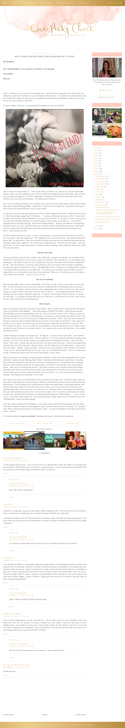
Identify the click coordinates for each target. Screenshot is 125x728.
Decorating (83, 3)
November (101, 179)
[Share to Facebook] (41, 423)
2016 (96, 171)
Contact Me (31, 3)
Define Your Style (65, 3)
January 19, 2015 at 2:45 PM (21, 486)
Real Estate (46, 3)
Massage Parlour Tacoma (16, 665)
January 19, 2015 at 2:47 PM (21, 539)
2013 (96, 228)
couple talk (19, 423)
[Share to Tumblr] (47, 423)
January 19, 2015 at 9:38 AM (15, 460)
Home (4, 3)
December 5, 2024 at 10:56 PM (16, 667)
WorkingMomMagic (13, 458)
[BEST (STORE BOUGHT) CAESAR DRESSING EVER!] (114, 130)
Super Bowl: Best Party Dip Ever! (107, 210)
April (99, 197)
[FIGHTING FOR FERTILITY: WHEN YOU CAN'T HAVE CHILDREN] (99, 130)
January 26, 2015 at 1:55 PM (21, 646)
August (100, 186)
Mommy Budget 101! (103, 207)
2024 (96, 150)
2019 (96, 163)
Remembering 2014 (102, 222)
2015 (96, 174)
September (101, 184)
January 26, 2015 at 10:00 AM (16, 616)
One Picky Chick (45, 725)
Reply (5, 473)
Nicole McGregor (18, 484)
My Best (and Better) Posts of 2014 (108, 219)
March (99, 200)
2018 (96, 166)
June (98, 192)
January (100, 205)
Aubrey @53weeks (12, 614)
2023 (96, 153)
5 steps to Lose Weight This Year (107, 216)
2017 (96, 168)
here (67, 221)
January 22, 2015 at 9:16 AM (21, 595)
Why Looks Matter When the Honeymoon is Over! (105, 213)
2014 (96, 226)
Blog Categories (9, 9)
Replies (14, 479)
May (98, 194)
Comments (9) (72, 423)
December (101, 176)
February (101, 202)
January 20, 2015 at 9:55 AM (15, 560)
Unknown (8, 504)
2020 (96, 161)
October (100, 181)
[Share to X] (38, 423)
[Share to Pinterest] (44, 423)
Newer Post (8, 714)
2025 (96, 148)
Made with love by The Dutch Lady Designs (73, 725)
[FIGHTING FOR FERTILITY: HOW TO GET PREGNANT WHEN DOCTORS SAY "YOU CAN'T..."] (99, 115)
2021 (96, 158)
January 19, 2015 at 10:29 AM (16, 506)
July (98, 189)
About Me (16, 3)
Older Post (81, 714)
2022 (96, 155)
